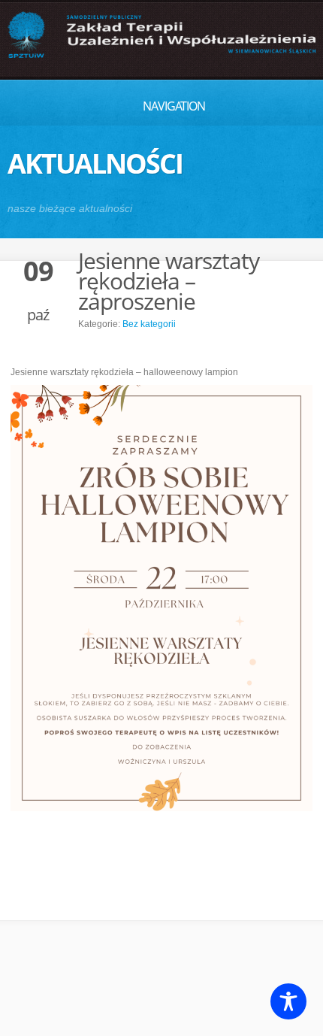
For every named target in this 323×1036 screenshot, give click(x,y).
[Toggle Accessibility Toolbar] (288, 1001)
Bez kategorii (149, 324)
